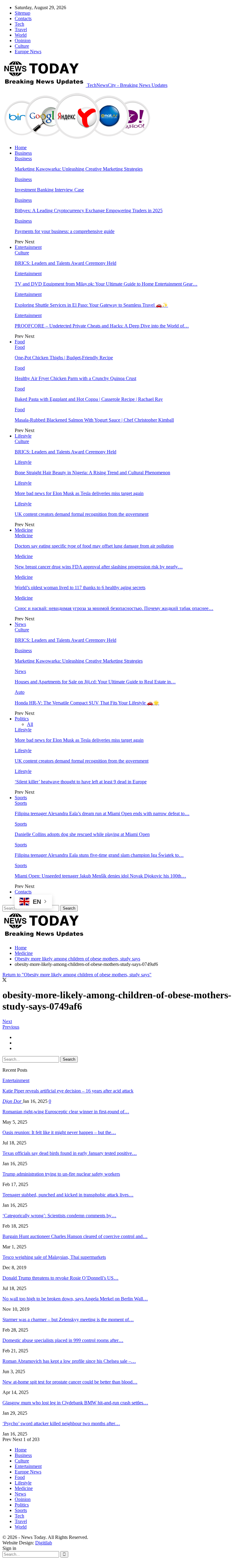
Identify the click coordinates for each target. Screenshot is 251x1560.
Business (23, 153)
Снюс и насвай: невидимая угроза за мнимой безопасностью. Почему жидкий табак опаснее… (114, 608)
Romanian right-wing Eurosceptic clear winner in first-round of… (65, 1111)
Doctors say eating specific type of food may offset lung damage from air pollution (94, 546)
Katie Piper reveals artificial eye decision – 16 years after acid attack (67, 1090)
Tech (19, 24)
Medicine (24, 530)
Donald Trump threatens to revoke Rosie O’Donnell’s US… (60, 1278)
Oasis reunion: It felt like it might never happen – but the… (59, 1132)
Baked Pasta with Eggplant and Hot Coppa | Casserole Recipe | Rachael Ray (89, 399)
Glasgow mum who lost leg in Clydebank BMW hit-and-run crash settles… (75, 1402)
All (30, 724)
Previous (10, 1027)
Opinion (23, 40)
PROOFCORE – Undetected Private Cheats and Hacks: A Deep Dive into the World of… (102, 325)
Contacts (23, 18)
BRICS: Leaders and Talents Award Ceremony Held (65, 263)
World (21, 35)
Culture (22, 46)
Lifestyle (23, 435)
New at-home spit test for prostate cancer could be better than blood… (69, 1381)
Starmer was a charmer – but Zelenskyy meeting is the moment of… (68, 1319)
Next (7, 1021)
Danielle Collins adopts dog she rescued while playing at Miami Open (82, 834)
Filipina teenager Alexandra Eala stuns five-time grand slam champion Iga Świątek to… (99, 855)
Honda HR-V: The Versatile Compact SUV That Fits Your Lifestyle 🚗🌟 (87, 702)
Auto (19, 692)
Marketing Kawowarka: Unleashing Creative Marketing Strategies (79, 169)
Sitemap (22, 13)
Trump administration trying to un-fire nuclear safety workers (61, 1174)
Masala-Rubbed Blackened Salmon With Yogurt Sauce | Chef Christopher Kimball (94, 420)
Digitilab (43, 1542)
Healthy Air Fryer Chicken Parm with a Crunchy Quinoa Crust (75, 378)
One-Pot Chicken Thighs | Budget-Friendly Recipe (64, 357)
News (20, 624)
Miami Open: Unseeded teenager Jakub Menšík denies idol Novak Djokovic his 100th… (100, 875)
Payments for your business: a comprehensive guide (64, 231)
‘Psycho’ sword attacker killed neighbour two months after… (61, 1423)
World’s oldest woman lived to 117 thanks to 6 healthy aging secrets (80, 587)
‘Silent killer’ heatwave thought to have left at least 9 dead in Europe (81, 781)
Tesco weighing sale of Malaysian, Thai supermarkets (54, 1257)
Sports (21, 797)
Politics (22, 718)
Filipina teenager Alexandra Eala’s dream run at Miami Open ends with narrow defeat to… (102, 813)
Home (21, 147)
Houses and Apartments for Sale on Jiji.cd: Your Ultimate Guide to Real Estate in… (95, 681)
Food (20, 341)
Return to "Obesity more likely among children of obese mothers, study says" (77, 974)
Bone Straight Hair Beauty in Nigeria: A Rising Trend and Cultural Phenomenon (92, 472)
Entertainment (28, 247)
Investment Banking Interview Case (49, 189)
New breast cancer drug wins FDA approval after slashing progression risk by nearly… (99, 566)
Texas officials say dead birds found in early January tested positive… (69, 1153)
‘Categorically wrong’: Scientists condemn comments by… (59, 1215)
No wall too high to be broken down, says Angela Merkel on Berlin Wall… (75, 1298)
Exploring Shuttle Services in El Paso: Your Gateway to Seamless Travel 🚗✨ (91, 305)
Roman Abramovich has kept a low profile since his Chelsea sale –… (69, 1361)
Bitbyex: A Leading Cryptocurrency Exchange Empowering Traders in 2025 (89, 210)
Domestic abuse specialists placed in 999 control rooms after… (62, 1340)
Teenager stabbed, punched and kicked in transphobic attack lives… (67, 1194)
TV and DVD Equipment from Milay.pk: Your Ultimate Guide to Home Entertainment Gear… (106, 283)
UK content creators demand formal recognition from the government (81, 514)
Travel (21, 29)
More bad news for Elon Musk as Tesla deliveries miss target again (79, 493)
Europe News (28, 51)
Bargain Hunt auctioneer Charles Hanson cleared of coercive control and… (75, 1236)
